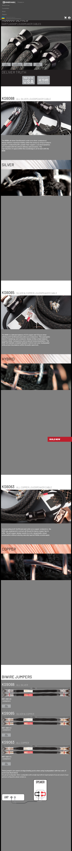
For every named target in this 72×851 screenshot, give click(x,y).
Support (4, 14)
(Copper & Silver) (17, 64)
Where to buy (5, 5)
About (3, 11)
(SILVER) (6, 64)
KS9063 (6, 764)
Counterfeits (5, 8)
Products (20, 2)
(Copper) (28, 64)
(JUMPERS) (37, 64)
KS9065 (6, 735)
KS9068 (6, 706)
